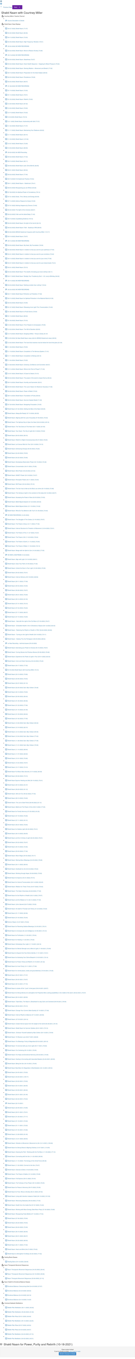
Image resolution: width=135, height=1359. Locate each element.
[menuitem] (1, 4)
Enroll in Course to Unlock (67, 1354)
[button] (1, 2)
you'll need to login (75, 1351)
